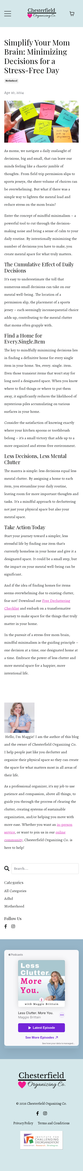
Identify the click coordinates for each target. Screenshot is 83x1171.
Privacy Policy (23, 1123)
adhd (8, 898)
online (61, 832)
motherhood (11, 80)
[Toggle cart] (72, 13)
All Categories (15, 890)
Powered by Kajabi (41, 1159)
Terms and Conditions (54, 1123)
